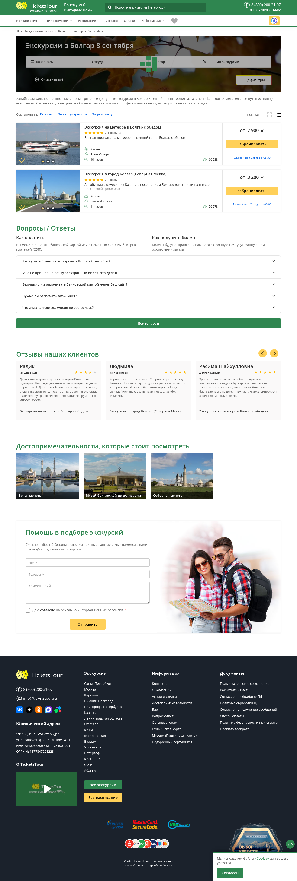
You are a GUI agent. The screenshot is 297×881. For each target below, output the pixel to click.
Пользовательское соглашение (244, 683)
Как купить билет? (234, 690)
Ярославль (92, 747)
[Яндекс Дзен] (29, 709)
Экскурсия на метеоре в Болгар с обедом (54, 411)
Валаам (90, 741)
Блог (155, 709)
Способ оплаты (232, 716)
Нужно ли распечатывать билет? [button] (49, 296)
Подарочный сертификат (172, 742)
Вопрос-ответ (163, 716)
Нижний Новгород (98, 701)
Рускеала (91, 724)
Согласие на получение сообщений (248, 709)
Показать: (254, 115)
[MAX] (48, 709)
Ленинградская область (103, 718)
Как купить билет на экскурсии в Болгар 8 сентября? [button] (66, 261)
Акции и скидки (164, 696)
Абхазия (90, 770)
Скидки (129, 21)
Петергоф (92, 753)
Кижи (88, 730)
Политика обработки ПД (239, 703)
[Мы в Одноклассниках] (38, 709)
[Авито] (57, 709)
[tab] (148, 261)
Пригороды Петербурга (103, 706)
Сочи (88, 764)
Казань (90, 712)
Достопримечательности (172, 703)
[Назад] (262, 353)
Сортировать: (27, 115)
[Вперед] (274, 353)
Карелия (91, 695)
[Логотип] (36, 5)
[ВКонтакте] (19, 709)
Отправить (88, 624)
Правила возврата (234, 729)
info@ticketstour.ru (36, 698)
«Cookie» (262, 858)
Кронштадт (93, 759)
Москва (90, 689)
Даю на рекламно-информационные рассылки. (79, 610)
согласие (47, 610)
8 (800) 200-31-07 (37, 689)
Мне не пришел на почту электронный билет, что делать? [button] (70, 273)
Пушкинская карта (166, 729)
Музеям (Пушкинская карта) (174, 735)
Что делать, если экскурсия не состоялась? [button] (58, 307)
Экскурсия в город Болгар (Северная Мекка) (146, 411)
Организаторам (164, 722)
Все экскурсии (103, 785)
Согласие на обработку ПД (241, 696)
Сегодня (112, 21)
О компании (161, 690)
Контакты (159, 683)
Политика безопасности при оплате (249, 722)
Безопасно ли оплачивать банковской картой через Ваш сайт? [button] (74, 284)
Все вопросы (148, 323)
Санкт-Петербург (97, 683)
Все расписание (103, 797)
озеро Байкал (95, 735)
